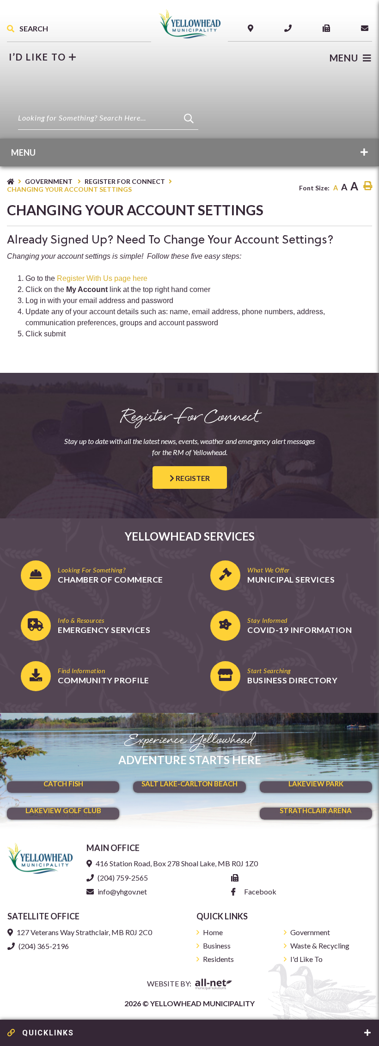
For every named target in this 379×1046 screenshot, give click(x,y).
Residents (218, 959)
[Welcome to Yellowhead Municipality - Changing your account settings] (189, 22)
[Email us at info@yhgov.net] (366, 28)
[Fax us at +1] (328, 28)
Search (33, 28)
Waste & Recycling (319, 945)
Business (217, 945)
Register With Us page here (102, 278)
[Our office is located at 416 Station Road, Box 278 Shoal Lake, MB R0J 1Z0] (252, 28)
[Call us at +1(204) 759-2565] (289, 28)
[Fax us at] (236, 877)
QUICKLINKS (46, 1032)
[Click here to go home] (16, 181)
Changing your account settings (69, 189)
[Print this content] (367, 186)
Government (49, 181)
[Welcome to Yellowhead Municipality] (40, 857)
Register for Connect (125, 181)
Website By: (170, 983)
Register (192, 478)
